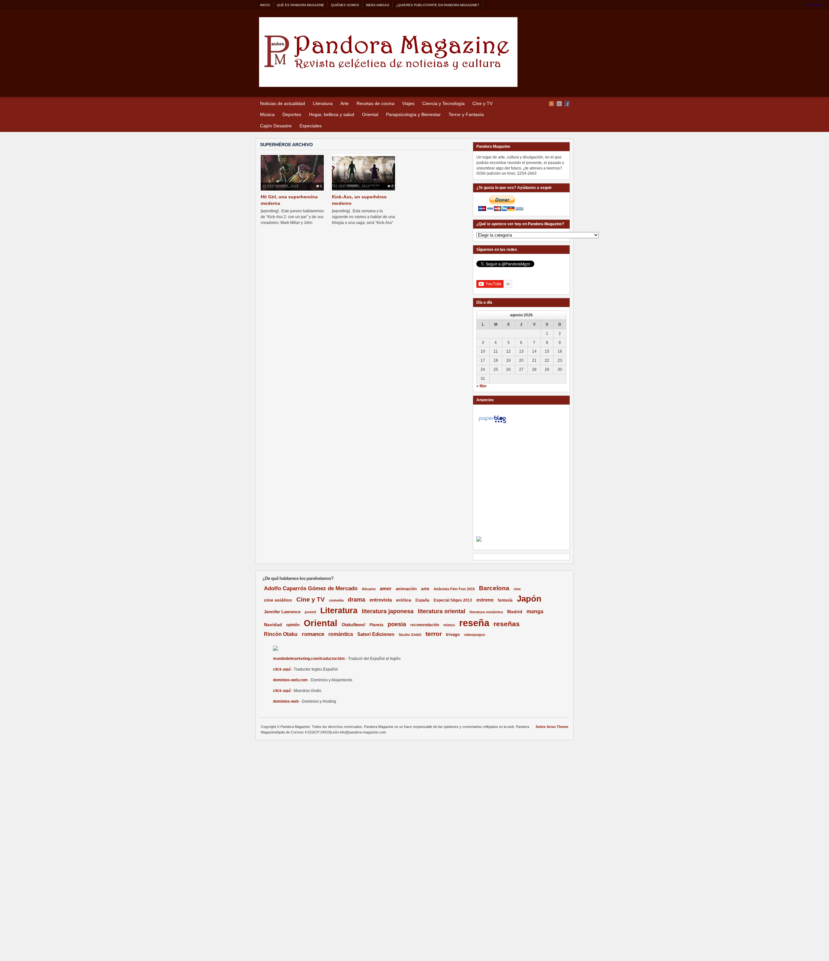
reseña (474, 622)
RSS (551, 103)
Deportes (291, 114)
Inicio (265, 5)
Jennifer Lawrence (282, 611)
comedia (336, 600)
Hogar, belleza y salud (331, 114)
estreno (485, 600)
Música (267, 114)
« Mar (481, 386)
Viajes (408, 103)
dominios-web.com (290, 680)
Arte (344, 103)
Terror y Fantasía (466, 114)
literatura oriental (441, 611)
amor (386, 588)
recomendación (424, 625)
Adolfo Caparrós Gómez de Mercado (311, 588)
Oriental (370, 114)
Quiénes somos (345, 5)
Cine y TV (482, 103)
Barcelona (494, 588)
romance (313, 634)
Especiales (311, 125)
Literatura (323, 103)
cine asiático (278, 600)
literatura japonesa (388, 611)
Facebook (567, 103)
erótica (403, 600)
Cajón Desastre (276, 125)
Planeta (376, 625)
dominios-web (286, 701)
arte (425, 588)
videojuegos (474, 635)
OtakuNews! (353, 624)
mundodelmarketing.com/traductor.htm (309, 658)
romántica (340, 634)
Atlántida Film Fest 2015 (454, 589)
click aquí (281, 669)
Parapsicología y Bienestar (413, 114)
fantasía (505, 600)
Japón (529, 598)
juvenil (310, 612)
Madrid (514, 611)
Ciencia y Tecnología (443, 103)
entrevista (380, 600)
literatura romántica (486, 612)
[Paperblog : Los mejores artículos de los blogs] (492, 423)
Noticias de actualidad (282, 103)
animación (406, 588)
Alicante (369, 589)
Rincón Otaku (281, 634)
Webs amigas (377, 5)
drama (356, 599)
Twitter (559, 103)
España (422, 600)
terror (434, 633)
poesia (397, 624)
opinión (293, 625)
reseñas (507, 623)
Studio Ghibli (410, 635)
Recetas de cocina (375, 103)
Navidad (273, 624)
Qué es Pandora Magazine (300, 5)
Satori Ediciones (375, 634)
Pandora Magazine (388, 52)
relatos (449, 625)
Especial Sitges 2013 (453, 600)
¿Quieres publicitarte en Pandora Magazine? (437, 5)
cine (517, 589)
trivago (453, 634)
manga (535, 611)
